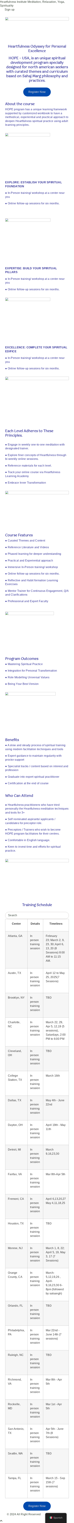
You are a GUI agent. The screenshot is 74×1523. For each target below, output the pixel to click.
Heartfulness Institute (14, 1)
